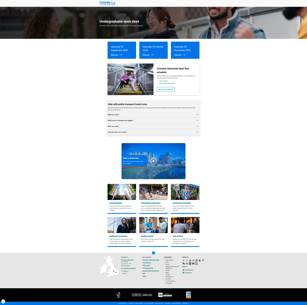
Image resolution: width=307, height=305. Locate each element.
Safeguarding (169, 276)
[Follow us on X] (186, 260)
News (167, 262)
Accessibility (131, 303)
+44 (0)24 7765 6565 (129, 268)
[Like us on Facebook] (183, 260)
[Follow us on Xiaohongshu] (190, 263)
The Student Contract (122, 303)
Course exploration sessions (167, 83)
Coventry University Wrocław (150, 271)
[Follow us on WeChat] (183, 263)
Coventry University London (151, 260)
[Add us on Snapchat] (199, 260)
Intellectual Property (159, 303)
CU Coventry (147, 262)
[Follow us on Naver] (193, 263)
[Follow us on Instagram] (193, 260)
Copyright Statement (139, 303)
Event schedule (163, 81)
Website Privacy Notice (176, 303)
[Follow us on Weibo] (186, 263)
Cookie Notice (167, 303)
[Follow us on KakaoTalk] (196, 263)
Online (144, 276)
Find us (124, 273)
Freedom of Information (149, 303)
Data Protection (185, 303)
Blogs (167, 272)
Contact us (125, 271)
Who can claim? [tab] (113, 126)
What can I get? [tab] (113, 115)
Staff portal (188, 273)
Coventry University (127, 260)
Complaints (169, 283)
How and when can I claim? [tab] (117, 132)
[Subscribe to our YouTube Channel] (190, 260)
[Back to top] (153, 253)
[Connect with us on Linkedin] (196, 260)
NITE (143, 273)
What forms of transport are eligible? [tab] (120, 120)
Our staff (168, 279)
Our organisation (170, 281)
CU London (147, 265)
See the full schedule (166, 89)
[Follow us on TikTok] (202, 260)
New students (169, 260)
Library (168, 270)
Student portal (189, 270)
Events (167, 264)
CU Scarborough (148, 268)
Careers (168, 274)
